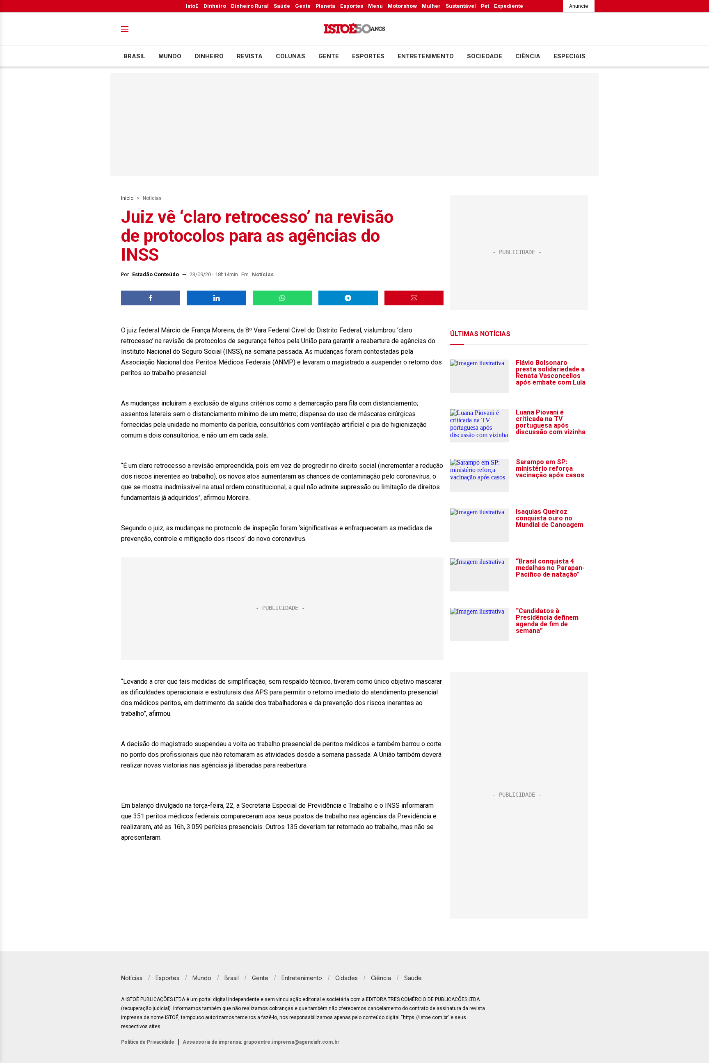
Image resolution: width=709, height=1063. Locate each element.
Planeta (325, 6)
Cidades (346, 977)
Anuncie (578, 6)
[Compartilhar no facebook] (150, 298)
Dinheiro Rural (250, 6)
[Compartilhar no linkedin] (216, 298)
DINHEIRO (209, 56)
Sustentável (461, 6)
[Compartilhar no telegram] (347, 298)
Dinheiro (215, 6)
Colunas (290, 56)
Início (127, 198)
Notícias (152, 198)
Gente (303, 6)
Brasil (134, 56)
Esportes (351, 6)
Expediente (508, 6)
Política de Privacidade (147, 1042)
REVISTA (250, 56)
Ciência (527, 56)
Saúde (282, 6)
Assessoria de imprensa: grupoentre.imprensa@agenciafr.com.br (261, 1042)
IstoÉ (192, 6)
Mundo (169, 56)
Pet (485, 6)
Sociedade (484, 56)
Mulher (431, 6)
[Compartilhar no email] (414, 298)
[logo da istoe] (354, 29)
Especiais (569, 56)
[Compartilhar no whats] (282, 298)
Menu (375, 6)
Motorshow (402, 6)
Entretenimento (426, 56)
